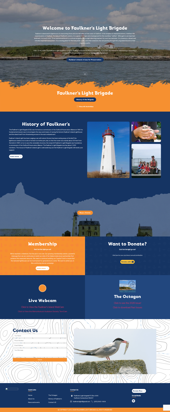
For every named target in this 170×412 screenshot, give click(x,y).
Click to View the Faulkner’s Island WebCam (42, 307)
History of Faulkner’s (55, 399)
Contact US (52, 402)
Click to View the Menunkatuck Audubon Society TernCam (42, 311)
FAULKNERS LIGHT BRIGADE (86, 410)
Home (30, 395)
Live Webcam (42, 300)
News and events (34, 402)
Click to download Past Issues (127, 307)
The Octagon (127, 296)
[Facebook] (133, 400)
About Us (31, 399)
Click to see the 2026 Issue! (127, 303)
